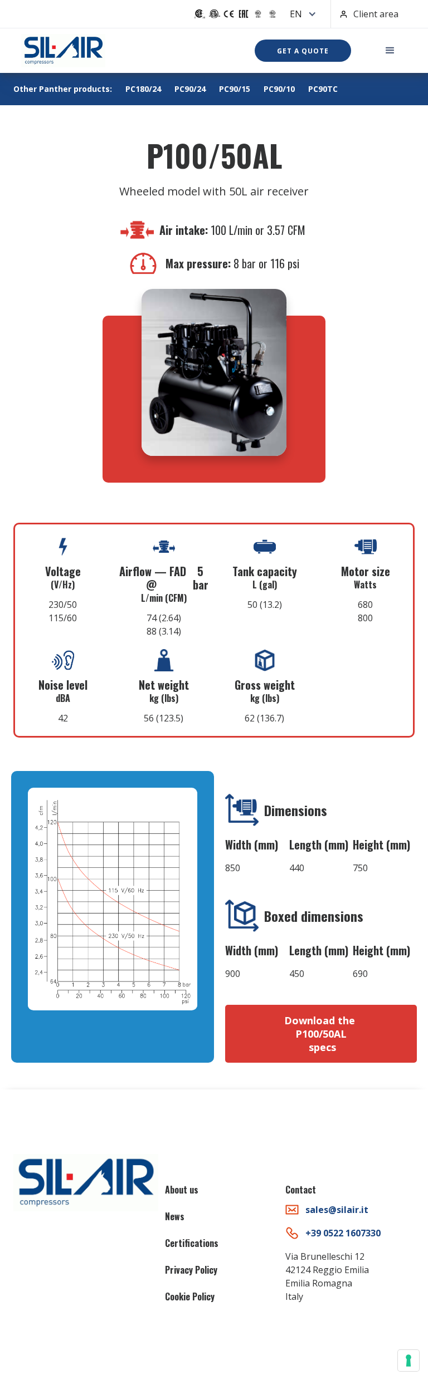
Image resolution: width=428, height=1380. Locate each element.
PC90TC (323, 89)
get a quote (303, 51)
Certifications (191, 1243)
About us (181, 1189)
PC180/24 (143, 89)
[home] (63, 50)
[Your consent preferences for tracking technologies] (408, 1360)
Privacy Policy (191, 1269)
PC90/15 (234, 89)
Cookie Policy (190, 1296)
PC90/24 (190, 89)
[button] (300, 14)
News (174, 1216)
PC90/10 (279, 89)
